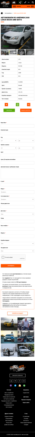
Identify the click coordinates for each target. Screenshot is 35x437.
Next (31, 37)
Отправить (11, 265)
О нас (26, 413)
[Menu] (14, 6)
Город (2, 218)
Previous (3, 37)
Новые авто (9, 403)
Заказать (9, 110)
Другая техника (9, 413)
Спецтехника (9, 418)
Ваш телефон (4, 225)
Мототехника (9, 420)
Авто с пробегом (9, 392)
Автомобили (8, 13)
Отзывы (26, 418)
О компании (26, 416)
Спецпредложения (9, 405)
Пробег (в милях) (5, 144)
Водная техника (9, 416)
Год (2, 137)
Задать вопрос (25, 110)
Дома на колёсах (9, 424)
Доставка (4, 210)
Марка (3, 188)
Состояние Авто (5, 196)
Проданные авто (8, 394)
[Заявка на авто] (14, 2)
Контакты (26, 420)
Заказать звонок (17, 375)
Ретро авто (9, 422)
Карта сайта (26, 402)
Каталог (9, 390)
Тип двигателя (4, 247)
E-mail (3, 181)
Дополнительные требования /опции (10, 166)
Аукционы (26, 390)
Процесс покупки (26, 399)
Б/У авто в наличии (9, 399)
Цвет (2, 152)
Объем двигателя (5, 203)
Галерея (26, 424)
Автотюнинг (9, 407)
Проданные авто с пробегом (9, 401)
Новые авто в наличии (9, 396)
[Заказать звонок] (20, 2)
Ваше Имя (4, 122)
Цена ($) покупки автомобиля (8, 159)
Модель (3, 233)
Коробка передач (5, 240)
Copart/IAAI (26, 392)
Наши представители (26, 422)
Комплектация (4, 130)
